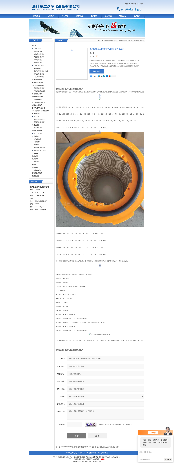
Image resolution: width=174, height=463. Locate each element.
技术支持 (94, 16)
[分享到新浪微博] (101, 76)
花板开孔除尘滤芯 (39, 91)
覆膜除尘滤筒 (38, 51)
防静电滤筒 (37, 48)
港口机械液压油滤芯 (40, 150)
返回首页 (128, 4)
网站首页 (36, 16)
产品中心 (65, 16)
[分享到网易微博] (109, 76)
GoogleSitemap (76, 461)
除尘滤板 (37, 116)
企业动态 (108, 16)
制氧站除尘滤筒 (39, 74)
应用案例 (87, 453)
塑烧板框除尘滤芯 (39, 119)
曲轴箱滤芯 (37, 139)
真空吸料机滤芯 (39, 57)
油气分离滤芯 (38, 133)
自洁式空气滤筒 (39, 77)
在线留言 (134, 4)
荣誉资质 (79, 16)
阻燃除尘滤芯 (38, 60)
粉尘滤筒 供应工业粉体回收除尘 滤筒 (107, 447)
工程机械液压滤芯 (39, 147)
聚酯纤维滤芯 (38, 62)
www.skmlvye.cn (39, 207)
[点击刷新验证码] (90, 425)
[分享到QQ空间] (99, 76)
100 (97, 56)
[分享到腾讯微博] (104, 76)
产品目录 (34, 40)
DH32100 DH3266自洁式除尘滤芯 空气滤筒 (74, 447)
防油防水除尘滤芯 (39, 54)
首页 (99, 41)
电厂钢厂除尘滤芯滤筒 (41, 71)
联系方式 (34, 181)
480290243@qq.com (40, 209)
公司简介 (51, 16)
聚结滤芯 (37, 162)
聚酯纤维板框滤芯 (39, 122)
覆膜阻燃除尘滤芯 (39, 88)
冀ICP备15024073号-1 (95, 461)
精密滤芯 (37, 142)
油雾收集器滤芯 (39, 128)
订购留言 (97, 71)
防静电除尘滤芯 (39, 65)
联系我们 (140, 4)
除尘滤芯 (113, 41)
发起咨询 (168, 459)
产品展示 (105, 41)
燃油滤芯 (37, 145)
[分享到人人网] (107, 76)
